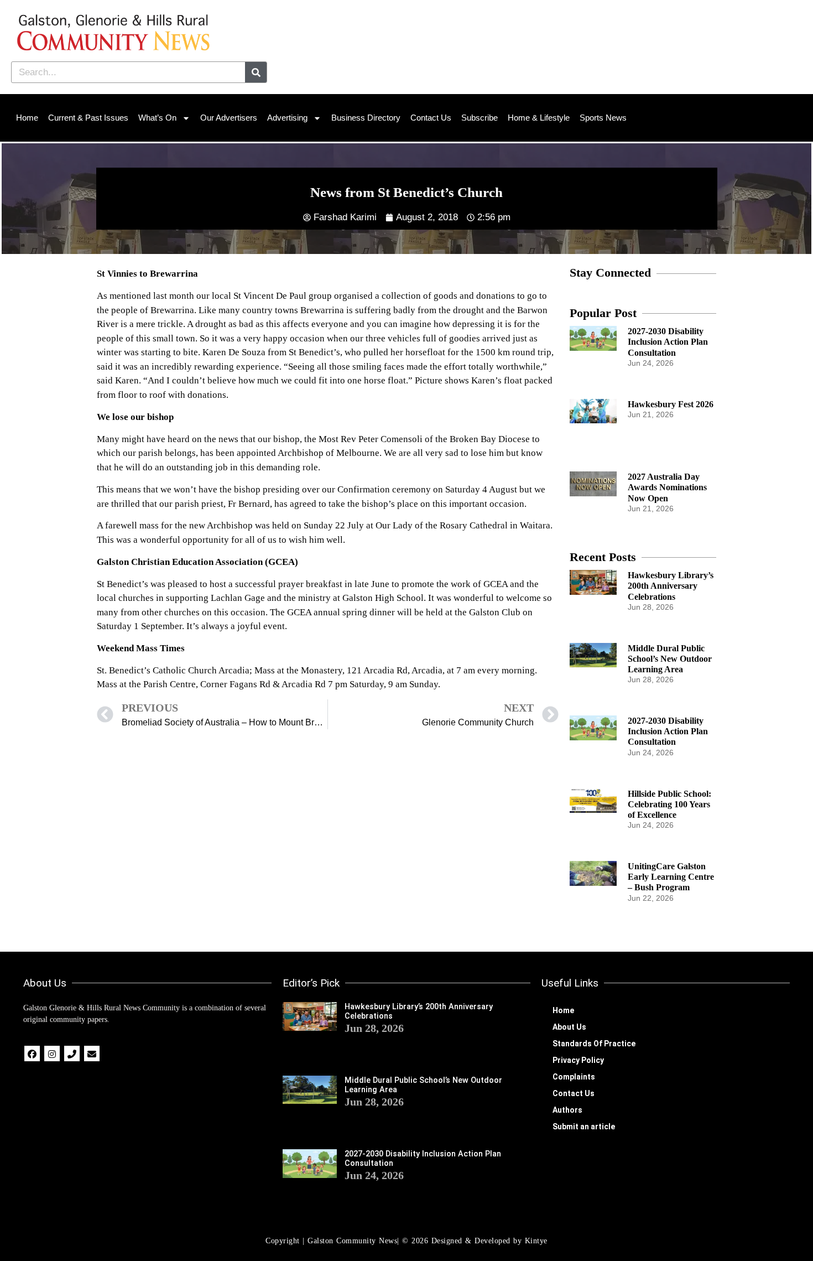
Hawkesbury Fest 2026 (670, 404)
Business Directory (365, 117)
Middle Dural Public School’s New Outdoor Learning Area (670, 659)
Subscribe (479, 117)
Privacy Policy (578, 1060)
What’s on (157, 117)
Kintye (536, 1241)
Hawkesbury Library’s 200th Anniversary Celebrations (670, 585)
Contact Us (430, 117)
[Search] (256, 72)
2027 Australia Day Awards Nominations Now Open (667, 487)
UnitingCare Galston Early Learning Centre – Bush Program (671, 877)
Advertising (287, 117)
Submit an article (584, 1126)
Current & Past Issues (88, 117)
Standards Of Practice (594, 1043)
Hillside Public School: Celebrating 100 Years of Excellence (669, 804)
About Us (569, 1027)
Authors (567, 1110)
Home (27, 117)
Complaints (574, 1076)
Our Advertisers (228, 117)
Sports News (603, 117)
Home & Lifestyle (539, 117)
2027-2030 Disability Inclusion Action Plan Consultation (668, 341)
